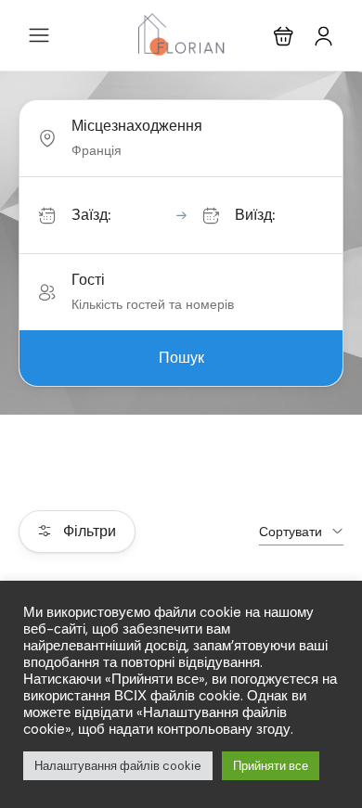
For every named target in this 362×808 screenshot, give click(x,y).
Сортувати (290, 531)
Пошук (181, 357)
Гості (88, 279)
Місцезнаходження (136, 125)
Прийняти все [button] (270, 766)
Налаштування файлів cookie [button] (117, 766)
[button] (283, 35)
